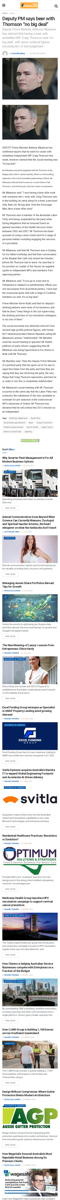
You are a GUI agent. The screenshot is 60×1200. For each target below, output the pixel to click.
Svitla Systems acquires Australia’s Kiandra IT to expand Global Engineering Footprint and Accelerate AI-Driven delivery (28, 773)
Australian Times (12, 532)
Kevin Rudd (32, 427)
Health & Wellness (14, 916)
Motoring (10, 472)
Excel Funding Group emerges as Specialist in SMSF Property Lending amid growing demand (28, 711)
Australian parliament (14, 423)
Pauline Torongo (11, 653)
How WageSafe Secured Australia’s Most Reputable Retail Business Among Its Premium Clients (27, 1157)
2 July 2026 (27, 591)
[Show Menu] (3, 5)
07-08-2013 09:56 (37, 53)
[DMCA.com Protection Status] (30, 440)
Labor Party (47, 427)
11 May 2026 (27, 781)
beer (31, 423)
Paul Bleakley (18, 53)
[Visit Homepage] (29, 5)
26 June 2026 (27, 719)
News (12, 13)
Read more (11, 507)
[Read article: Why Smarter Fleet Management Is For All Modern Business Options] (30, 483)
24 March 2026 (28, 1037)
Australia (35, 418)
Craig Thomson (44, 423)
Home (4, 13)
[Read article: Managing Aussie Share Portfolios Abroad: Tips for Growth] (30, 608)
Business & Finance (15, 659)
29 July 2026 (28, 466)
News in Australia (12, 432)
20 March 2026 (29, 1099)
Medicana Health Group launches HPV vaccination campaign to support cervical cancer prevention (27, 901)
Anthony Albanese (18, 418)
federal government (13, 427)
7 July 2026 (27, 532)
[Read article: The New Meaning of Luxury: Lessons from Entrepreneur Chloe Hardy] (30, 670)
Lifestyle (9, 538)
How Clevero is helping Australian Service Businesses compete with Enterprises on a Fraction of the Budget (27, 967)
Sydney (28, 432)
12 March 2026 (29, 1165)
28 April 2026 (27, 909)
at (6, 597)
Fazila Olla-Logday (12, 466)
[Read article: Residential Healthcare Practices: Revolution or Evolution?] (30, 861)
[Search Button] (56, 5)
